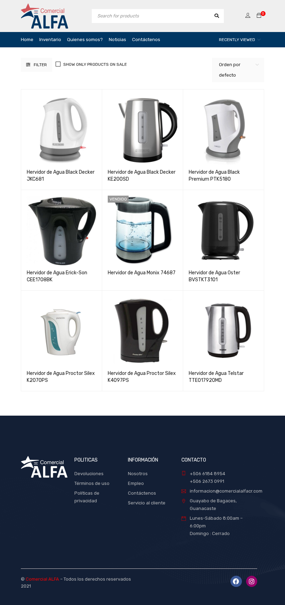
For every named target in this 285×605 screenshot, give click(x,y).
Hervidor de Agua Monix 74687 (142, 273)
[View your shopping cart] (258, 15)
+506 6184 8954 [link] (207, 473)
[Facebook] (236, 581)
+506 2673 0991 (207, 481)
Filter (40, 64)
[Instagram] (251, 581)
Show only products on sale (95, 64)
